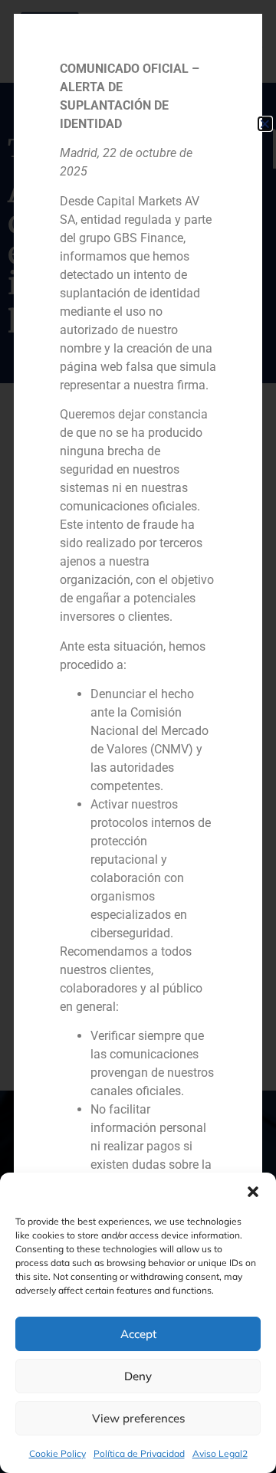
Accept (138, 1334)
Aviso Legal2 (220, 1453)
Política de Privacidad (139, 1453)
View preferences (138, 1418)
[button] (253, 1191)
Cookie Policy (57, 1453)
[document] (138, 736)
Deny (138, 1376)
